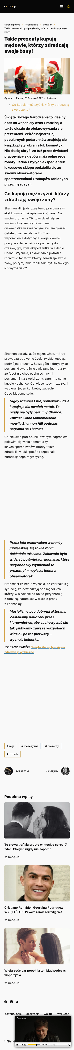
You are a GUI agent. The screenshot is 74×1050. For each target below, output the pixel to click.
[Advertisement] (37, 311)
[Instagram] (11, 1001)
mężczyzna (29, 746)
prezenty (52, 746)
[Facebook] (5, 1001)
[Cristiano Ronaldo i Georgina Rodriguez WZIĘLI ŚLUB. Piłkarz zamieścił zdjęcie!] (36, 883)
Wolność (63, 1014)
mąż (11, 746)
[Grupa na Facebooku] (17, 1001)
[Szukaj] (68, 6)
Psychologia (13, 1014)
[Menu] (61, 6)
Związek (51, 98)
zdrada (12, 754)
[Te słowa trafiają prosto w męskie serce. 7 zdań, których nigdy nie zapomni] (36, 820)
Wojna (48, 1014)
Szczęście (32, 1014)
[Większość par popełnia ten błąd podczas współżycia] (36, 946)
